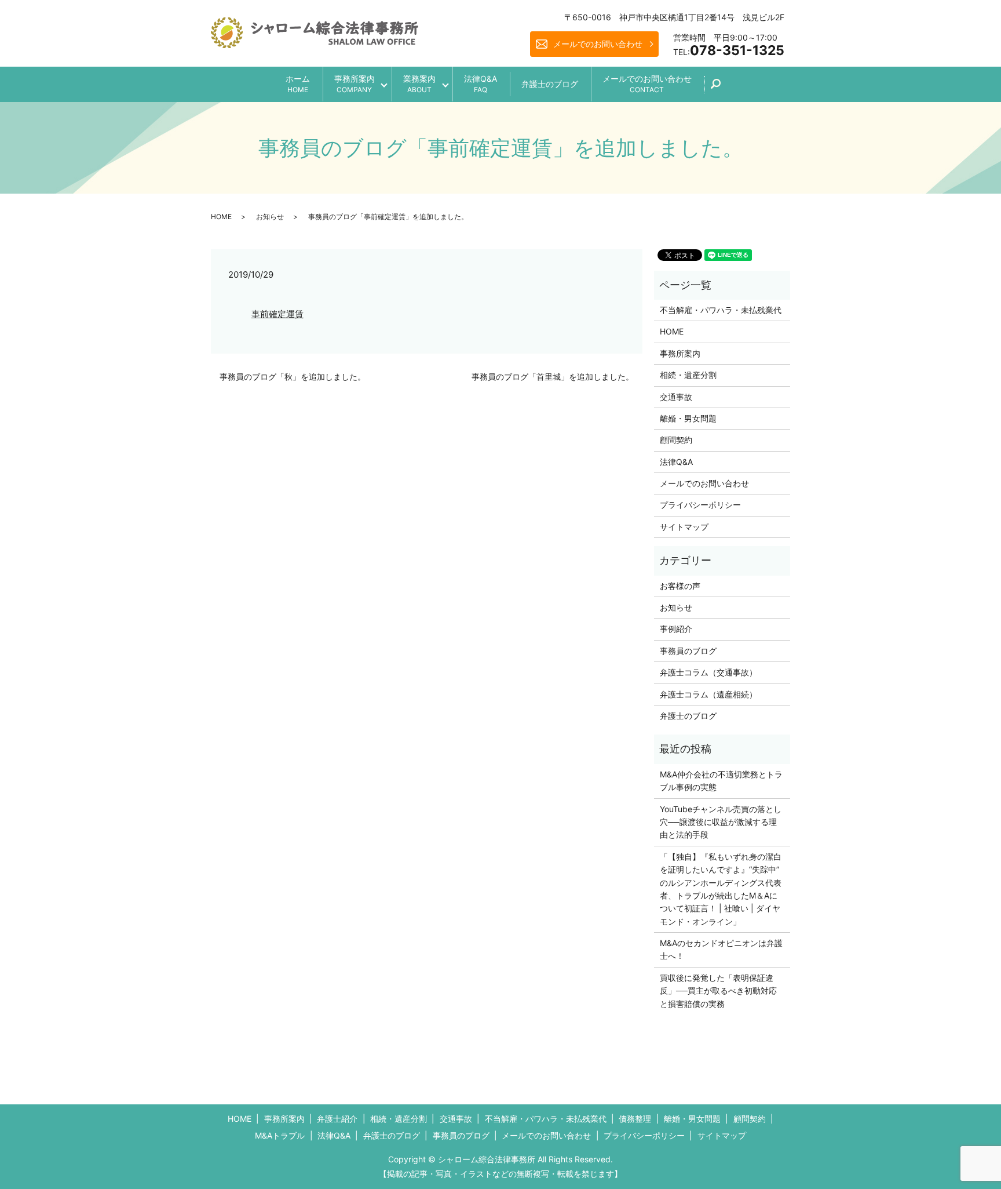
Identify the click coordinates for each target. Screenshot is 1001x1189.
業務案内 (419, 84)
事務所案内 (354, 84)
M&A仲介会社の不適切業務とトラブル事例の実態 (721, 780)
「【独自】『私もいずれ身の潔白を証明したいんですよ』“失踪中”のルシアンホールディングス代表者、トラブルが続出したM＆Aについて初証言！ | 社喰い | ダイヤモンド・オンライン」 (720, 889)
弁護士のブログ (549, 84)
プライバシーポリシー (700, 505)
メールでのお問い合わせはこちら (596, 1159)
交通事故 (676, 397)
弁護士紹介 (337, 1118)
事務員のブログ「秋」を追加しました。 (293, 376)
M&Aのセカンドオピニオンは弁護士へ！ (721, 949)
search (722, 88)
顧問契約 (676, 440)
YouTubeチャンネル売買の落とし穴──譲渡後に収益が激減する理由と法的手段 (720, 822)
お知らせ (270, 216)
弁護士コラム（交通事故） (708, 672)
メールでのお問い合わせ (597, 44)
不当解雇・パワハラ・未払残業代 (720, 310)
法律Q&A (480, 84)
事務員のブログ (688, 651)
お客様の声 (680, 586)
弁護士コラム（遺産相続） (708, 694)
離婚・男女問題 (688, 418)
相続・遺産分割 (688, 375)
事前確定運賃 (277, 313)
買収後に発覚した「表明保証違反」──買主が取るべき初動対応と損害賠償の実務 (718, 991)
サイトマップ (684, 527)
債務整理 (635, 1118)
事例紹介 (676, 629)
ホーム (298, 84)
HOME (221, 216)
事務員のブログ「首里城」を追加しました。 (553, 376)
